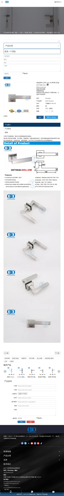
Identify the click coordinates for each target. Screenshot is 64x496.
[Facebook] (22, 443)
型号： (38, 98)
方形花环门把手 (49, 358)
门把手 (12, 361)
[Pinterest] (38, 443)
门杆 (6, 361)
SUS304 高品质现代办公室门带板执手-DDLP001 (21, 377)
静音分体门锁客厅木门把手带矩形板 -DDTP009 (32, 377)
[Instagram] (35, 443)
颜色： (38, 106)
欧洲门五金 (15, 358)
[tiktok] (41, 443)
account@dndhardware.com (12, 487)
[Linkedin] (25, 443)
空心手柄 (39, 358)
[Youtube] (32, 443)
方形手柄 (7, 358)
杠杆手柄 (31, 358)
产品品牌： (39, 101)
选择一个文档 (22, 394)
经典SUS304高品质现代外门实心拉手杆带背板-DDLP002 (11, 377)
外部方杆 (23, 358)
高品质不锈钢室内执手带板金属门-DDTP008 (42, 377)
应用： (38, 108)
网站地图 (44, 494)
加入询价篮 (52, 117)
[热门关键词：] (59, 41)
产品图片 (8, 124)
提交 (7, 78)
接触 (6, 132)
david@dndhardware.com (11, 483)
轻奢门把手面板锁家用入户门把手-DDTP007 (52, 377)
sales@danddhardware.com (12, 481)
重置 (31, 422)
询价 (40, 117)
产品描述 (8, 128)
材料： (38, 103)
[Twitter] (28, 443)
